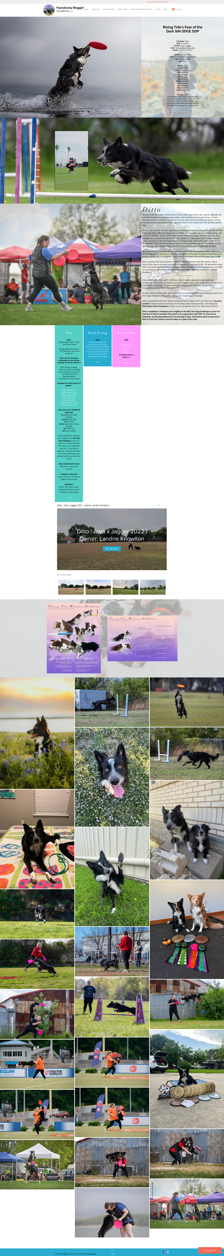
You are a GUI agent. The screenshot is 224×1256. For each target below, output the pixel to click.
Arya (183, 46)
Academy (64, 11)
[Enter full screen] (84, 186)
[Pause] (57, 186)
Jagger (188, 46)
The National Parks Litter (185, 48)
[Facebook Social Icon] (164, 1252)
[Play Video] (71, 587)
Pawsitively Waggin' (70, 7)
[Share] (159, 505)
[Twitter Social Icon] (167, 1252)
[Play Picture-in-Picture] (80, 186)
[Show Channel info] (164, 505)
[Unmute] (61, 186)
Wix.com (93, 1254)
